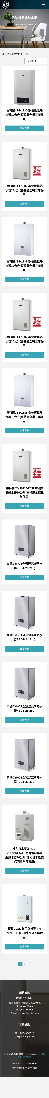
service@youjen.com (29, 1013)
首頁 (17, 24)
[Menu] (44, 5)
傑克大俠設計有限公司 (28, 1064)
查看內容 (24, 87)
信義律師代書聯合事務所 (28, 1068)
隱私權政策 (27, 1057)
